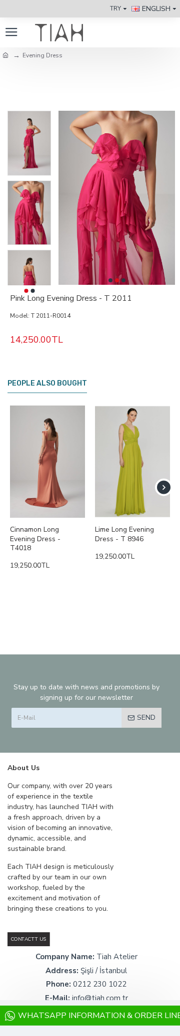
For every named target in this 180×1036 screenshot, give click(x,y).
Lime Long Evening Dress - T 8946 (124, 534)
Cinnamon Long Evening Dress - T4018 (35, 538)
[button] (110, 280)
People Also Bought (47, 383)
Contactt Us (28, 939)
